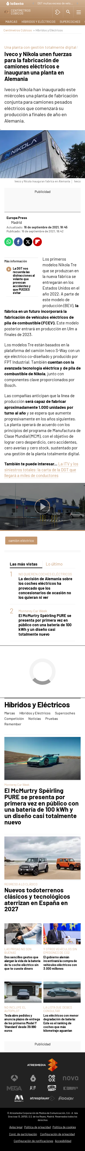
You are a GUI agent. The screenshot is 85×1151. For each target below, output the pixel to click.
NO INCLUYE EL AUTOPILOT (15, 1009)
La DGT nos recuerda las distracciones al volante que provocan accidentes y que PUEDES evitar (24, 281)
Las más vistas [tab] (23, 563)
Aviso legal (15, 1127)
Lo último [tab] (54, 563)
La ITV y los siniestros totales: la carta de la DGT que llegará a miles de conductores (41, 469)
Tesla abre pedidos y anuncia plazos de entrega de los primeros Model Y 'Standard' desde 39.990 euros (22, 1023)
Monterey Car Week (33, 611)
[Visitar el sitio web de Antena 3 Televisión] (14, 1078)
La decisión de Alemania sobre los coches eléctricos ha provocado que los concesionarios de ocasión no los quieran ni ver (45, 588)
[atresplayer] (57, 12)
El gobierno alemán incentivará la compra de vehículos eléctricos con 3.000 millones (60, 962)
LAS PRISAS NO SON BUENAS (18, 950)
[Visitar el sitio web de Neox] (52, 1078)
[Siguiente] (77, 3)
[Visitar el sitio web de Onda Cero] (52, 1088)
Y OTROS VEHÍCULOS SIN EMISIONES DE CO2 (60, 950)
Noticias (34, 718)
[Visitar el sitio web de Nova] (70, 1078)
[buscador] (68, 12)
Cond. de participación (23, 1134)
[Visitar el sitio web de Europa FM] (70, 1088)
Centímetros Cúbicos (17, 30)
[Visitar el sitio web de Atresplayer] (42, 1098)
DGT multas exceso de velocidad (55, 3)
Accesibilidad (63, 1141)
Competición (14, 718)
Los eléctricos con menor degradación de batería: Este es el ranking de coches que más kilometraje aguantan (60, 1023)
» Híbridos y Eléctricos (48, 30)
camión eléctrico (21, 540)
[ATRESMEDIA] (42, 1065)
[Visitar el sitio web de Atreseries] (33, 1088)
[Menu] (78, 12)
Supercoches (70, 21)
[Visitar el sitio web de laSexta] (33, 1078)
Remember (12, 724)
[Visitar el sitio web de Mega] (14, 1088)
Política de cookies (64, 1127)
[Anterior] (33, 3)
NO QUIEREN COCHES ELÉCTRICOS (45, 574)
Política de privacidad (37, 1127)
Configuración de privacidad (57, 1134)
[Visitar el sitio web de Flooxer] (66, 1098)
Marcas (11, 21)
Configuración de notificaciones (33, 1141)
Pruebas (51, 718)
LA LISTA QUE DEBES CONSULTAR (57, 1009)
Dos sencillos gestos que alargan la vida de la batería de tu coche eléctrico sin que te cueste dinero (22, 962)
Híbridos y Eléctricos (38, 21)
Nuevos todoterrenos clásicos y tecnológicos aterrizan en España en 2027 (37, 899)
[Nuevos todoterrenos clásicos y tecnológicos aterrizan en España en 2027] (42, 858)
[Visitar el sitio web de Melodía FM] (19, 1098)
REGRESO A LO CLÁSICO (20, 884)
